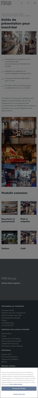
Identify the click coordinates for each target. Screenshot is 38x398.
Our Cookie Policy (16, 384)
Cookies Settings (19, 394)
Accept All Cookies (19, 388)
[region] (19, 383)
